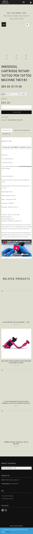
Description (7, 130)
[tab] (6, 130)
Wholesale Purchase (7, 498)
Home (8, 13)
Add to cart (17, 112)
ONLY (5, 1)
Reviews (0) (6, 133)
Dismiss (8, 532)
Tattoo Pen (20, 120)
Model (3, 94)
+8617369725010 (14, 483)
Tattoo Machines (16, 13)
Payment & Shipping (7, 496)
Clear (23, 94)
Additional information (22, 130)
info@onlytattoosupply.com (12, 480)
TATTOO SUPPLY (5, 3)
